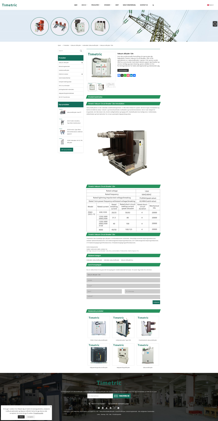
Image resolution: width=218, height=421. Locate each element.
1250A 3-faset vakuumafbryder (99, 340)
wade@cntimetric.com (120, 403)
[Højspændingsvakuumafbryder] (99, 353)
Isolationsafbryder (64, 70)
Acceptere (30, 417)
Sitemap (103, 414)
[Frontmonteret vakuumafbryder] (148, 326)
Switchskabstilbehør (64, 78)
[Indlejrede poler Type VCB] (123, 326)
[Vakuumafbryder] (148, 353)
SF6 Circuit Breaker (64, 85)
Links (98, 414)
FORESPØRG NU (124, 395)
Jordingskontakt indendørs (66, 89)
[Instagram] (114, 408)
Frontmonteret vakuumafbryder (148, 340)
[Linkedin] (102, 408)
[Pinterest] (110, 408)
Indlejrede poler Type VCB (123, 340)
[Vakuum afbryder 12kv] (92, 87)
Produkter (66, 45)
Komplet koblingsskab (65, 82)
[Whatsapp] (118, 408)
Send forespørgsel (123, 70)
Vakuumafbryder (148, 367)
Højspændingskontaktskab (66, 93)
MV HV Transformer (64, 97)
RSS (107, 414)
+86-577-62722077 (98, 403)
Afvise (21, 417)
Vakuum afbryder (76, 45)
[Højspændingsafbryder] (123, 353)
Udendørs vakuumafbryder (111, 260)
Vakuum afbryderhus (127, 260)
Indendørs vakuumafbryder (90, 45)
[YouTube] (106, 408)
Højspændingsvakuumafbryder (99, 367)
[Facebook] (98, 408)
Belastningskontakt (64, 66)
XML (110, 414)
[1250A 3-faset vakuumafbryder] (99, 326)
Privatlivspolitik (116, 414)
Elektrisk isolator (63, 74)
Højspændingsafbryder (123, 367)
